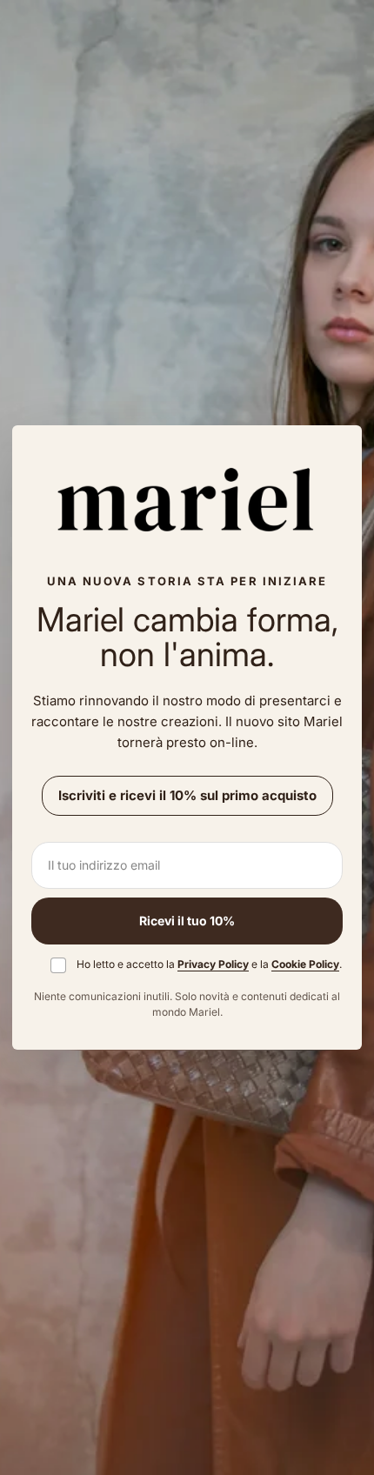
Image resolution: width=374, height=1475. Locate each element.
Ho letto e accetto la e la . (209, 964)
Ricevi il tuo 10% (187, 920)
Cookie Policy (305, 964)
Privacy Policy (213, 964)
